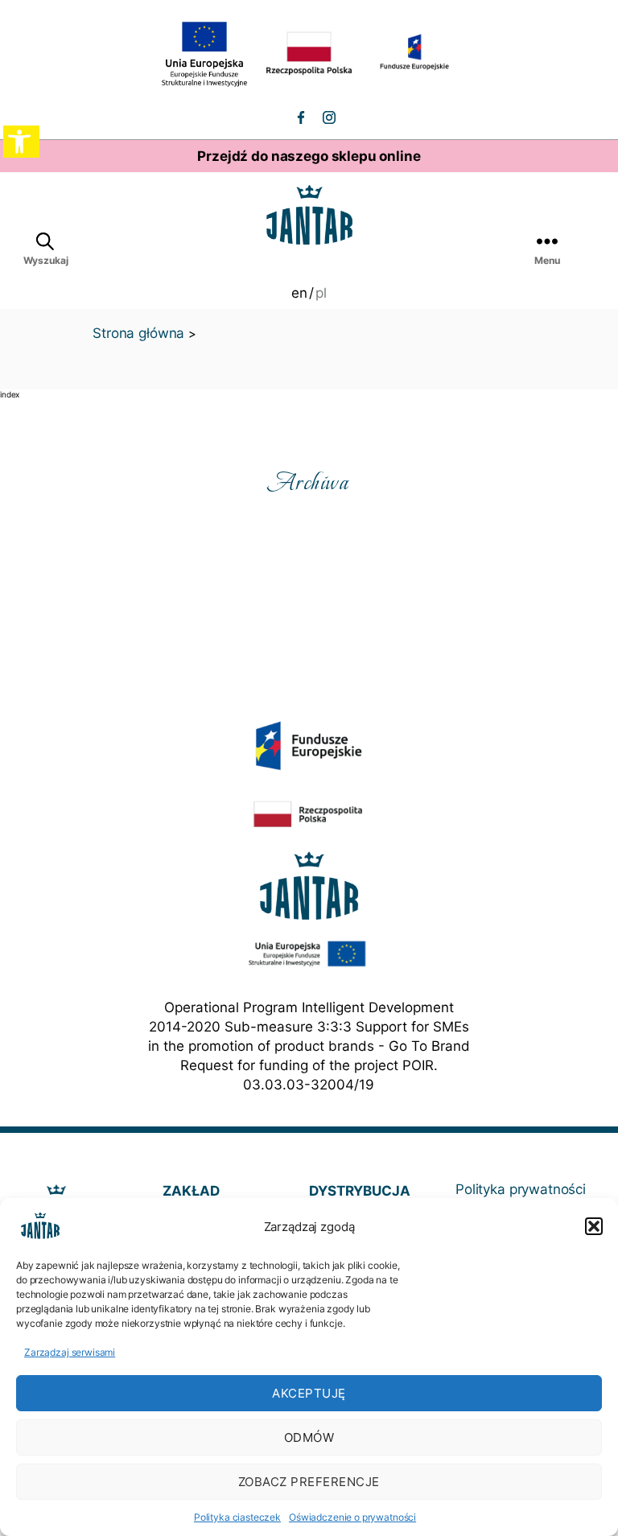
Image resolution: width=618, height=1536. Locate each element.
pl (321, 293)
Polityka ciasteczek (237, 1517)
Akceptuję (309, 1393)
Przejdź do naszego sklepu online (308, 156)
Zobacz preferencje (309, 1481)
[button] (594, 1226)
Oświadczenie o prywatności (352, 1517)
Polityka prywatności (520, 1189)
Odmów (309, 1437)
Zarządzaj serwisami (69, 1352)
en (299, 293)
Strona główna (138, 333)
